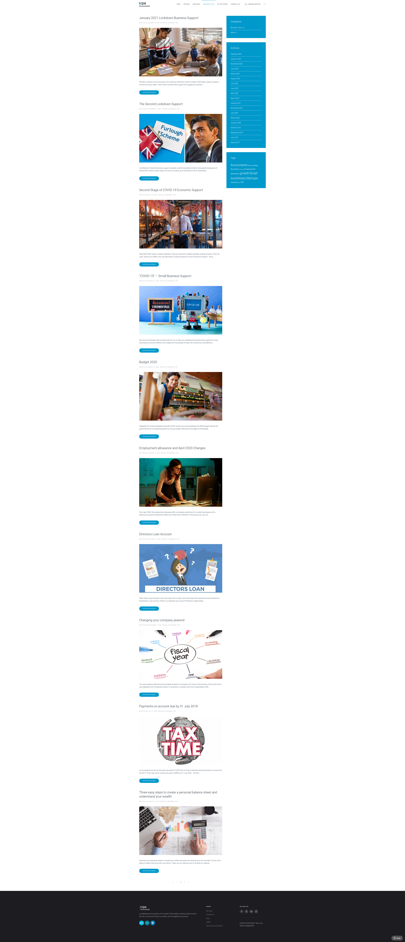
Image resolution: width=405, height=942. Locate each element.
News (233, 33)
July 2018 (234, 137)
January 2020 (236, 123)
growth (244, 173)
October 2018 (236, 128)
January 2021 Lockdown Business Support (168, 18)
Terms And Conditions (214, 926)
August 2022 (235, 79)
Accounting (253, 165)
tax (239, 182)
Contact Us (235, 4)
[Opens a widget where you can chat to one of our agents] (397, 938)
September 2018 (237, 133)
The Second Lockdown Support (161, 104)
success (234, 182)
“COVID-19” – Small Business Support (165, 276)
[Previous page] (173, 882)
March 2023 (235, 74)
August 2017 (235, 142)
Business (235, 169)
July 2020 (234, 113)
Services (196, 4)
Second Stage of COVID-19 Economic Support (171, 190)
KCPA (178, 4)
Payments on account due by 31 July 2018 (168, 706)
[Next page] (188, 882)
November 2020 (236, 108)
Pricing (187, 4)
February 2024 (236, 54)
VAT (242, 182)
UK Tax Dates (222, 4)
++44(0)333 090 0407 (254, 4)
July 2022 (234, 84)
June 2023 (235, 69)
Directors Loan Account (155, 534)
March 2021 (235, 98)
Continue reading (149, 92)
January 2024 (236, 59)
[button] (265, 4)
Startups (252, 178)
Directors (241, 169)
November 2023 (236, 64)
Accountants (239, 165)
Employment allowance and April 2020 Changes (172, 448)
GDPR (208, 922)
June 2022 (235, 88)
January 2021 (236, 103)
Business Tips (208, 4)
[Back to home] (144, 4)
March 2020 (235, 118)
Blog (208, 918)
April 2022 (234, 93)
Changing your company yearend (161, 620)
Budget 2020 (148, 362)
